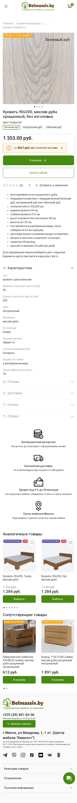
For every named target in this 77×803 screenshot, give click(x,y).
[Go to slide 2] (37, 106)
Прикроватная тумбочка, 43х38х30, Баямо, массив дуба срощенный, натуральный (18, 661)
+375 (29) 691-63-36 (18, 715)
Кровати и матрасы (29, 23)
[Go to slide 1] (34, 106)
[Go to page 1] (4, 607)
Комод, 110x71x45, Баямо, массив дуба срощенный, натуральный (57, 660)
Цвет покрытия (12, 122)
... (47, 23)
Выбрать (19, 599)
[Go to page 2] (6, 607)
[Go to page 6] (17, 607)
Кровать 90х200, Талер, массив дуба (17, 578)
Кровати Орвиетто (14, 27)
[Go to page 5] (14, 607)
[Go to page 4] (12, 607)
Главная (8, 23)
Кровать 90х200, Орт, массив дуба (54, 578)
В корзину (19, 679)
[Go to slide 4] (42, 106)
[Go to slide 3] (39, 106)
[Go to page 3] (9, 607)
